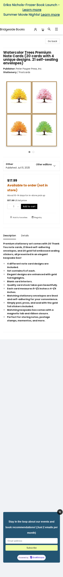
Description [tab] (9, 235)
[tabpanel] (31, 287)
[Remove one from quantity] (9, 206)
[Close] (60, 512)
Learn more (31, 9)
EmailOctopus (38, 557)
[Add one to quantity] (18, 206)
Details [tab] (25, 235)
